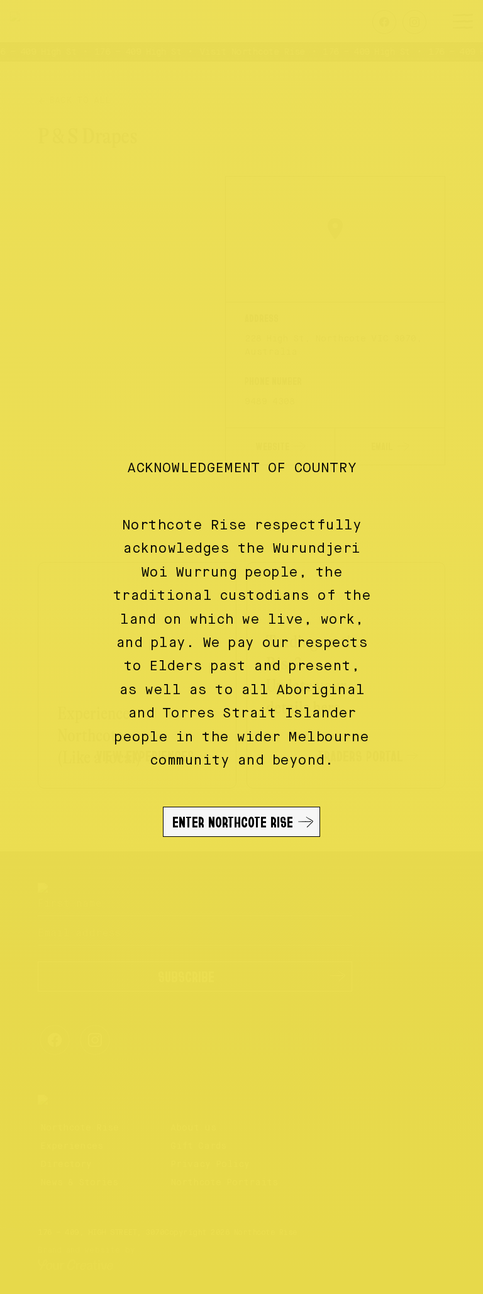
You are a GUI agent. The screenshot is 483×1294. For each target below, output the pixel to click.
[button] (241, 647)
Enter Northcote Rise (232, 821)
